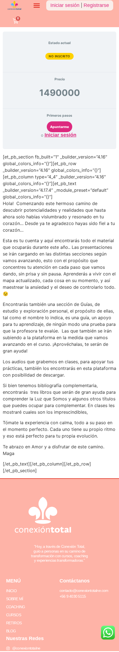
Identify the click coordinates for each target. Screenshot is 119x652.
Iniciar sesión (64, 5)
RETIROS (14, 623)
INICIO (11, 591)
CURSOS (13, 615)
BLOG (11, 631)
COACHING (15, 607)
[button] (37, 5)
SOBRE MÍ (14, 599)
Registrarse (96, 5)
